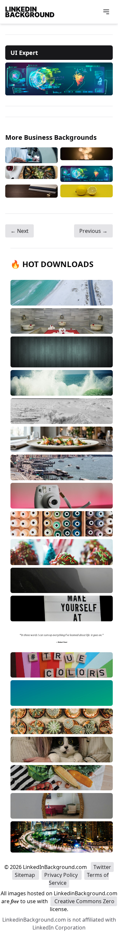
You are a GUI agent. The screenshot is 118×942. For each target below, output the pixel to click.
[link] (59, 78)
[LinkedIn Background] (29, 12)
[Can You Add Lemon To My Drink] (86, 191)
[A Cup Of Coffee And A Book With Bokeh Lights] (86, 155)
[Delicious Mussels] (31, 174)
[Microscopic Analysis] (31, 155)
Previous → (93, 231)
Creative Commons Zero (83, 901)
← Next (19, 231)
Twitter (102, 867)
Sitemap (25, 875)
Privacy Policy (61, 875)
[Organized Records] (31, 191)
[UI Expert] (86, 174)
